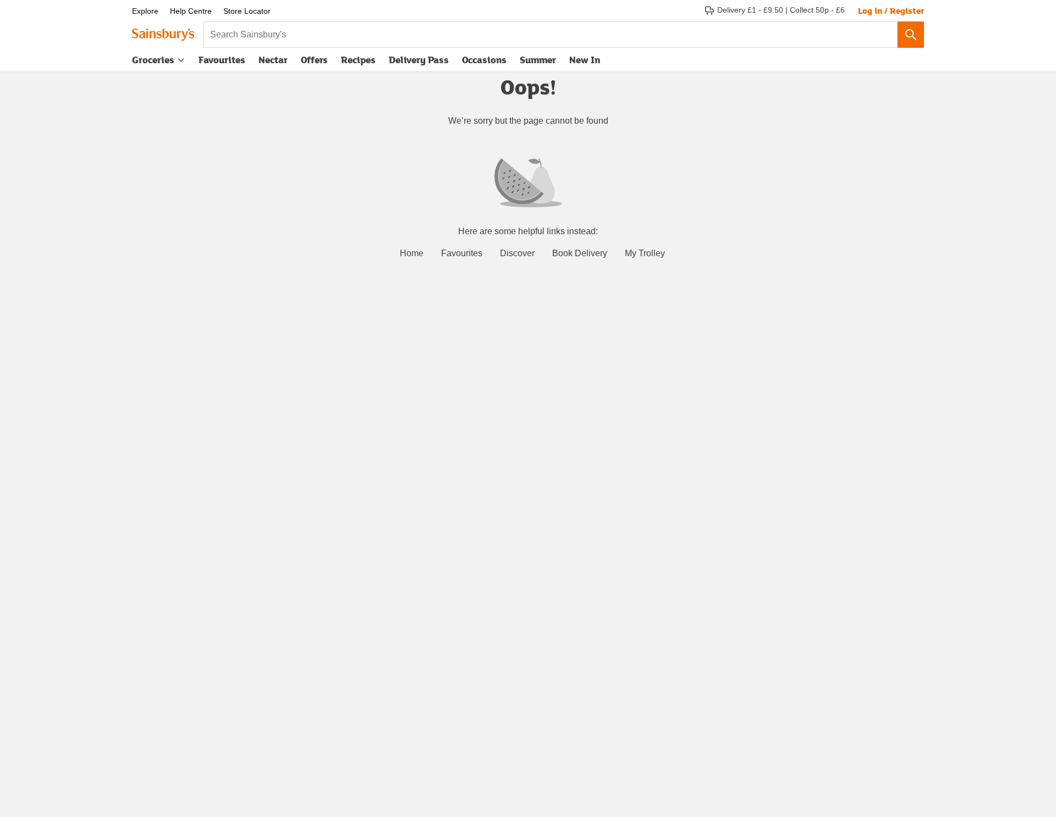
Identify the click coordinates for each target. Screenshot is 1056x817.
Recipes (358, 60)
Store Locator (247, 11)
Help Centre (191, 11)
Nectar (273, 60)
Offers (314, 60)
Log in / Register (891, 10)
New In (584, 60)
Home (412, 253)
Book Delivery (579, 253)
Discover (517, 253)
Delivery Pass (419, 62)
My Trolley (645, 253)
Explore (145, 11)
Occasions (484, 60)
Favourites (222, 60)
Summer (538, 60)
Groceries (153, 60)
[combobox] (550, 34)
